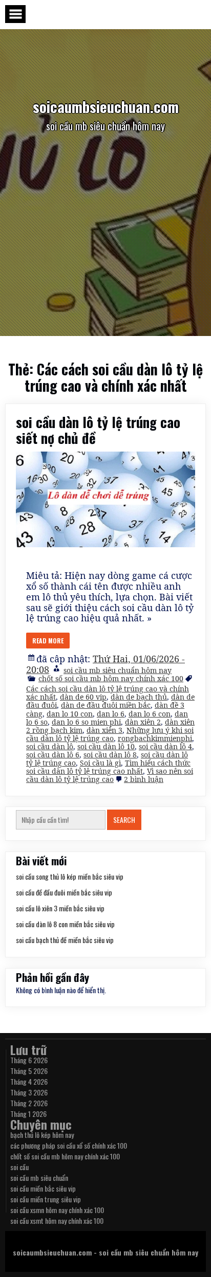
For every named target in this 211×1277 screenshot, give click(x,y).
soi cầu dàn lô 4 (165, 746)
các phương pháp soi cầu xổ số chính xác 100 (68, 1145)
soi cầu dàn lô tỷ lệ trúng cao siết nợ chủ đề (98, 430)
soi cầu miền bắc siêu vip (43, 1188)
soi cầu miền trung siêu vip (45, 1199)
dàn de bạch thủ (139, 697)
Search (124, 819)
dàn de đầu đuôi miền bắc (106, 705)
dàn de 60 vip (83, 697)
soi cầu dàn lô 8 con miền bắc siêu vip (65, 923)
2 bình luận (143, 779)
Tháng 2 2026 (29, 1102)
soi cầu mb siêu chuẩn (39, 1177)
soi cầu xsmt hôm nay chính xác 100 (56, 1220)
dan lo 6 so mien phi (86, 722)
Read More (48, 640)
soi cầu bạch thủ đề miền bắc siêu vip (65, 939)
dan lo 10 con (70, 714)
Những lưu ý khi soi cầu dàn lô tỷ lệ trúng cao (110, 734)
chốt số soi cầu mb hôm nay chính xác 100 (110, 678)
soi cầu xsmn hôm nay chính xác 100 (57, 1209)
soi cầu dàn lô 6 (52, 754)
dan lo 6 (110, 714)
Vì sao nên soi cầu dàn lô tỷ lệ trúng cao (109, 775)
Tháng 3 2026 (29, 1092)
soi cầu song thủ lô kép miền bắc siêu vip (69, 876)
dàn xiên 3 (104, 730)
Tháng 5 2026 (29, 1070)
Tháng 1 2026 (28, 1113)
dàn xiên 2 (143, 722)
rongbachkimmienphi (155, 738)
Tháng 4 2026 (29, 1081)
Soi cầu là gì (100, 763)
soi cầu (19, 1166)
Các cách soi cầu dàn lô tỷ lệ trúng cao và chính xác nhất (107, 693)
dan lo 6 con (150, 714)
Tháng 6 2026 (29, 1060)
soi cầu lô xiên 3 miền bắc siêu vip (60, 908)
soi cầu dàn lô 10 (106, 746)
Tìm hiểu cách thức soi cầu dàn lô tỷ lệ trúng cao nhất (108, 767)
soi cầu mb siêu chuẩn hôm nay (118, 670)
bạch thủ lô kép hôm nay (42, 1134)
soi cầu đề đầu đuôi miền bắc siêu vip (64, 892)
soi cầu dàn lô (49, 746)
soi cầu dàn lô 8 (110, 754)
